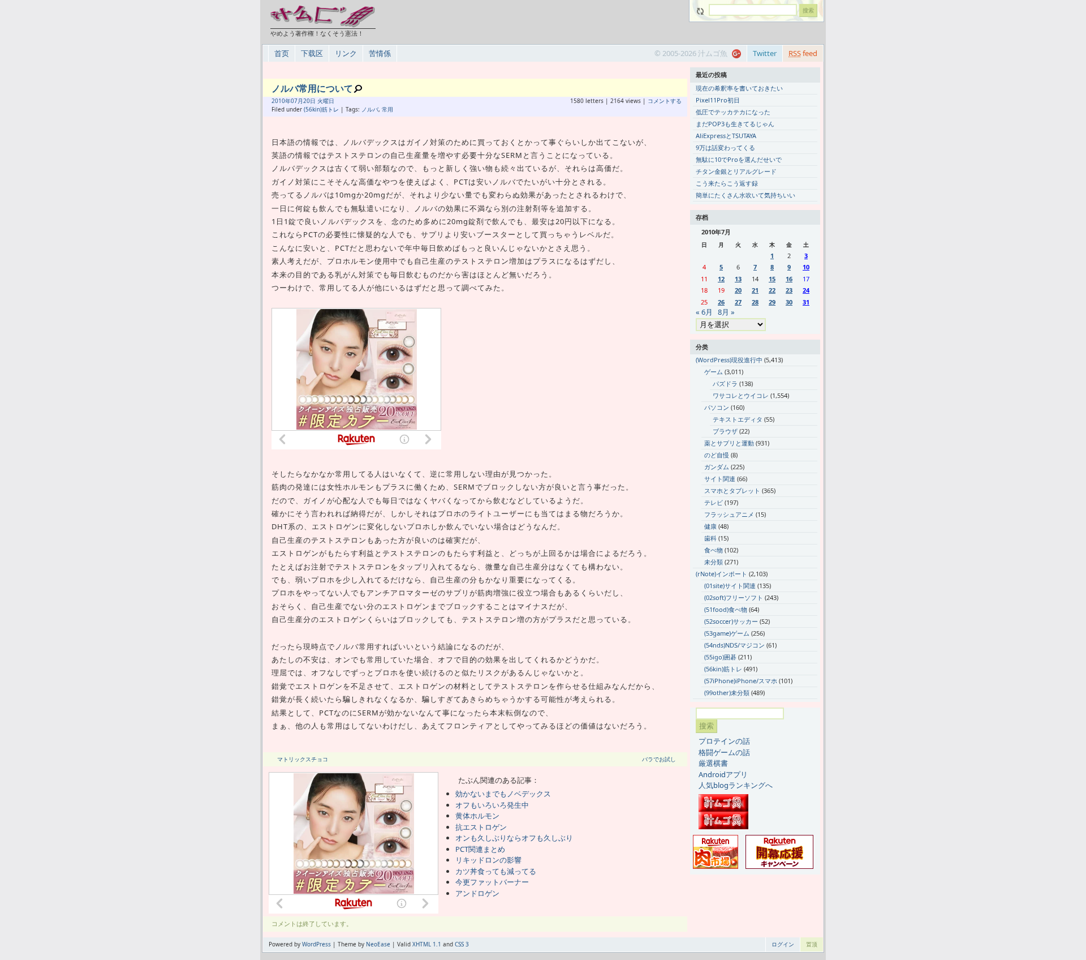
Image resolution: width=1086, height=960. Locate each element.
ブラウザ (725, 431)
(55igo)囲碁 (720, 657)
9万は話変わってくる (725, 147)
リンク (346, 53)
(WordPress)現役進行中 (729, 359)
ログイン (783, 944)
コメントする (665, 101)
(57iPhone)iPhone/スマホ (740, 680)
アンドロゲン (477, 893)
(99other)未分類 (726, 692)
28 (755, 302)
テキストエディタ (737, 419)
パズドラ (725, 383)
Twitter (765, 53)
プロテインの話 (724, 741)
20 (738, 290)
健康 (710, 526)
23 (789, 290)
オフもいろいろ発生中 (492, 805)
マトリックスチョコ (302, 759)
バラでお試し (659, 759)
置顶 (811, 944)
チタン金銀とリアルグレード (736, 171)
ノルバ (369, 109)
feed (802, 53)
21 (755, 290)
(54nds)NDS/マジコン (734, 645)
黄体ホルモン (477, 816)
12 (721, 279)
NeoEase (378, 944)
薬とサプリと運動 (729, 443)
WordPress (316, 944)
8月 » (726, 312)
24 (806, 290)
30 (789, 302)
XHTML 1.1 (426, 944)
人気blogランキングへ (736, 785)
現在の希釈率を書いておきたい (739, 88)
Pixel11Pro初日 (718, 100)
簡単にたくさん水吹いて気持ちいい (745, 195)
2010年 (281, 101)
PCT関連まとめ (480, 849)
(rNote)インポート (721, 573)
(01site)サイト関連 (730, 585)
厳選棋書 (713, 763)
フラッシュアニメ (729, 514)
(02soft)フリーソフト (733, 597)
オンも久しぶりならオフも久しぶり (514, 838)
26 (721, 302)
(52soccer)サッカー (731, 621)
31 (806, 302)
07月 (297, 101)
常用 (387, 109)
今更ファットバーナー (492, 882)
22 (772, 290)
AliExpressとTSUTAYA (726, 135)
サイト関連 (719, 478)
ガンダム (716, 466)
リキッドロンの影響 (488, 860)
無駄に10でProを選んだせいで (739, 159)
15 (772, 279)
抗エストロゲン (481, 827)
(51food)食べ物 (725, 609)
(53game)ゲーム (726, 633)
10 (806, 267)
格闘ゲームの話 (724, 752)
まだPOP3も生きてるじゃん (735, 123)
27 (738, 302)
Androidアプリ (723, 774)
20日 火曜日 (318, 101)
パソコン (716, 407)
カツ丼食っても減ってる (495, 871)
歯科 (710, 538)
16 (789, 279)
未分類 (713, 562)
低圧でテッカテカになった (733, 112)
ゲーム (713, 371)
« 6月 (704, 312)
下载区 (312, 53)
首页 (281, 53)
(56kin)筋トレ (321, 109)
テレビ (713, 502)
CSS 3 (462, 944)
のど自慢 (716, 455)
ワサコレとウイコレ (741, 395)
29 (772, 302)
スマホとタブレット (732, 490)
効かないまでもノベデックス (503, 793)
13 (738, 279)
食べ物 (713, 550)
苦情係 (380, 53)
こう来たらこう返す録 (727, 183)
